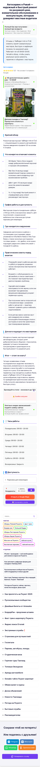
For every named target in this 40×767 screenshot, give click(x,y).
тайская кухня (26, 540)
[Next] (33, 102)
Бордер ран (8, 528)
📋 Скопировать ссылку (20, 502)
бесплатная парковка (11, 544)
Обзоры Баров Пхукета (12, 536)
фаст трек (28, 524)
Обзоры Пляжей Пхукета (13, 524)
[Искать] (34, 516)
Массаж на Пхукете (11, 540)
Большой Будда (20, 528)
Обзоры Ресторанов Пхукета (14, 532)
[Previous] (6, 102)
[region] (20, 102)
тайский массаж (28, 544)
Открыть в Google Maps (20, 497)
